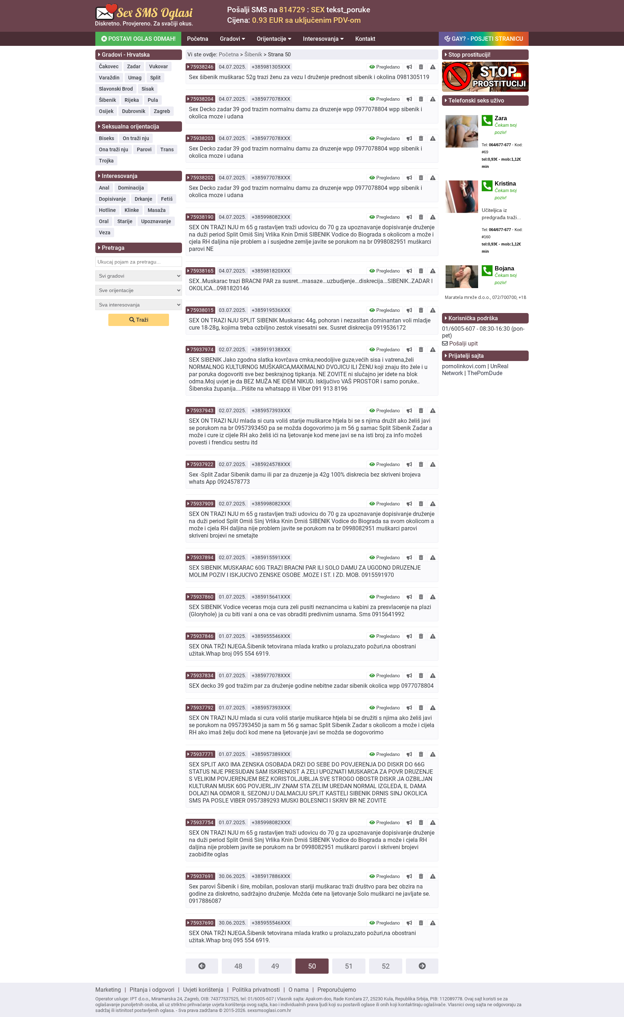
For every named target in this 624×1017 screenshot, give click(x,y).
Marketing (108, 989)
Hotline (107, 210)
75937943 (201, 410)
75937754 (201, 822)
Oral (104, 221)
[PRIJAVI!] (432, 66)
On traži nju (136, 138)
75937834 (201, 675)
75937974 (201, 349)
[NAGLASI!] (409, 66)
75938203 (201, 138)
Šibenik (107, 100)
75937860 (201, 597)
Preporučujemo (336, 989)
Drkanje (143, 199)
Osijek (106, 111)
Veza (104, 232)
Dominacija (131, 188)
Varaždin (109, 78)
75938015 (201, 310)
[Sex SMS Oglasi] (144, 24)
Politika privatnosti (256, 989)
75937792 (201, 707)
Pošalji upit (463, 343)
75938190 (201, 217)
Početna (197, 38)
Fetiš (167, 199)
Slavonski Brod (116, 89)
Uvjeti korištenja (203, 989)
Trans (167, 149)
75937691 (201, 876)
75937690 (201, 923)
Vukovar (158, 66)
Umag (135, 78)
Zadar (133, 66)
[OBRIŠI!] (421, 66)
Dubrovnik (133, 111)
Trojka (106, 161)
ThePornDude (484, 373)
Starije (125, 221)
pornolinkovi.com (464, 366)
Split (155, 78)
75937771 (201, 754)
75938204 (201, 99)
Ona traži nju (113, 149)
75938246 (201, 67)
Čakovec (108, 66)
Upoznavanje (156, 221)
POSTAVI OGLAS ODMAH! (141, 38)
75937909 (201, 504)
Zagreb (162, 111)
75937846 (201, 636)
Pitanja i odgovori (152, 989)
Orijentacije (272, 38)
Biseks (106, 138)
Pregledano (387, 67)
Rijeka (132, 100)
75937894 (201, 557)
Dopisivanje (112, 199)
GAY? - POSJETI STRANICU (486, 38)
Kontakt (365, 38)
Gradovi (231, 38)
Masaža (157, 210)
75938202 (201, 178)
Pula (153, 100)
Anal (104, 188)
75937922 (201, 464)
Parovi (144, 149)
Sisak (148, 89)
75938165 (201, 271)
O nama (299, 989)
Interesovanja (321, 38)
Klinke (132, 210)
